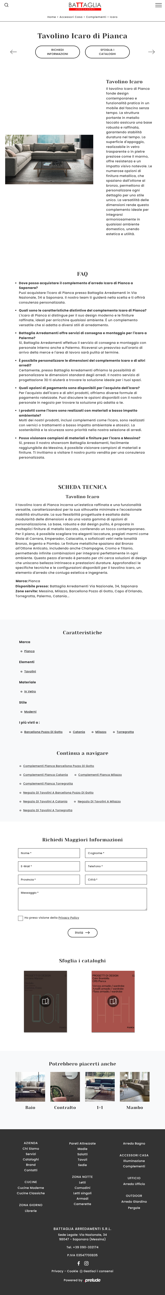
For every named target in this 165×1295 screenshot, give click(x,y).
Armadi (82, 1198)
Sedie (82, 1165)
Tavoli (82, 1159)
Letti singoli (82, 1193)
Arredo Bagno (134, 1143)
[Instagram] (85, 1263)
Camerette (82, 1204)
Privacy (57, 1271)
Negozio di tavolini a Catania (45, 801)
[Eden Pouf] (20, 52)
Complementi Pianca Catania (45, 775)
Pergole (134, 1208)
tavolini (30, 671)
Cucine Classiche (31, 1193)
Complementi (96, 17)
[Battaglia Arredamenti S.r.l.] (82, 7)
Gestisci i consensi (98, 1271)
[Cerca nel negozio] (6, 6)
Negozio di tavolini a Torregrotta (47, 810)
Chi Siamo (31, 1148)
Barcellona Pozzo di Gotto (43, 732)
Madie (82, 1149)
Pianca (29, 651)
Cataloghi (31, 1159)
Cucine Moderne (31, 1188)
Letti (82, 1182)
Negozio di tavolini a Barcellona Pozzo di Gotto (58, 793)
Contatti (31, 1170)
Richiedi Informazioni (57, 52)
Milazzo (100, 732)
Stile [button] (23, 702)
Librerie (31, 1211)
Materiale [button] (27, 682)
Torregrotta (125, 732)
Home (51, 17)
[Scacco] (145, 52)
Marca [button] (24, 642)
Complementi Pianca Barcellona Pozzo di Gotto (58, 766)
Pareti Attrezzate (82, 1143)
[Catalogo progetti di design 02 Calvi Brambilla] (52, 1001)
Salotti (82, 1154)
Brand (31, 1165)
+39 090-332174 (85, 1247)
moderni (30, 712)
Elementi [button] (27, 662)
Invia (79, 932)
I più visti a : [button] (29, 722)
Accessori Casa (71, 17)
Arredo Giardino (134, 1201)
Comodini (82, 1188)
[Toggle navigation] (158, 5)
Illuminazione (134, 1161)
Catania (79, 732)
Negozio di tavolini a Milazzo (99, 801)
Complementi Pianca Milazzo (100, 775)
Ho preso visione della (51, 918)
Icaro (114, 17)
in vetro (30, 691)
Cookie (72, 1271)
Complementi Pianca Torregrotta (48, 784)
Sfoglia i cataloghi (107, 52)
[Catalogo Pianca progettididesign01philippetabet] (120, 1001)
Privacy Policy (68, 918)
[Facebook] (79, 1263)
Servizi (31, 1154)
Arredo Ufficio (134, 1184)
